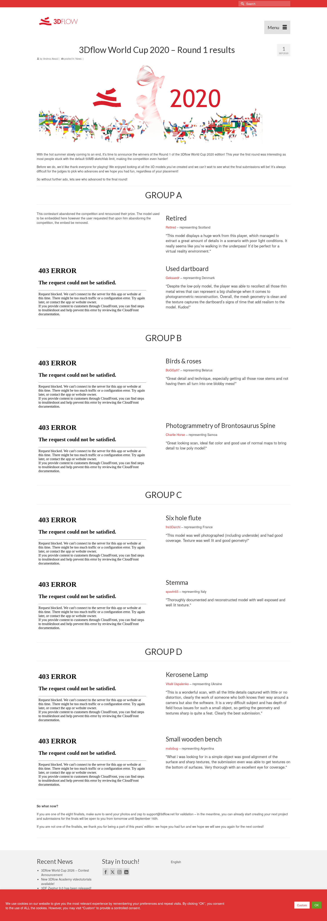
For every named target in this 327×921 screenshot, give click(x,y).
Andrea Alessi (50, 58)
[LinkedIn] (126, 871)
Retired (171, 227)
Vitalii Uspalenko (177, 684)
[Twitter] (112, 871)
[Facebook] (106, 871)
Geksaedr (173, 277)
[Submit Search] (241, 3)
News (78, 58)
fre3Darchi (173, 527)
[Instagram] (119, 871)
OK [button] (317, 905)
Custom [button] (302, 905)
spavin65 (172, 591)
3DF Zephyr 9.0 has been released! (66, 888)
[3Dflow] (59, 20)
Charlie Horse (175, 434)
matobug (172, 748)
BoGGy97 (173, 370)
